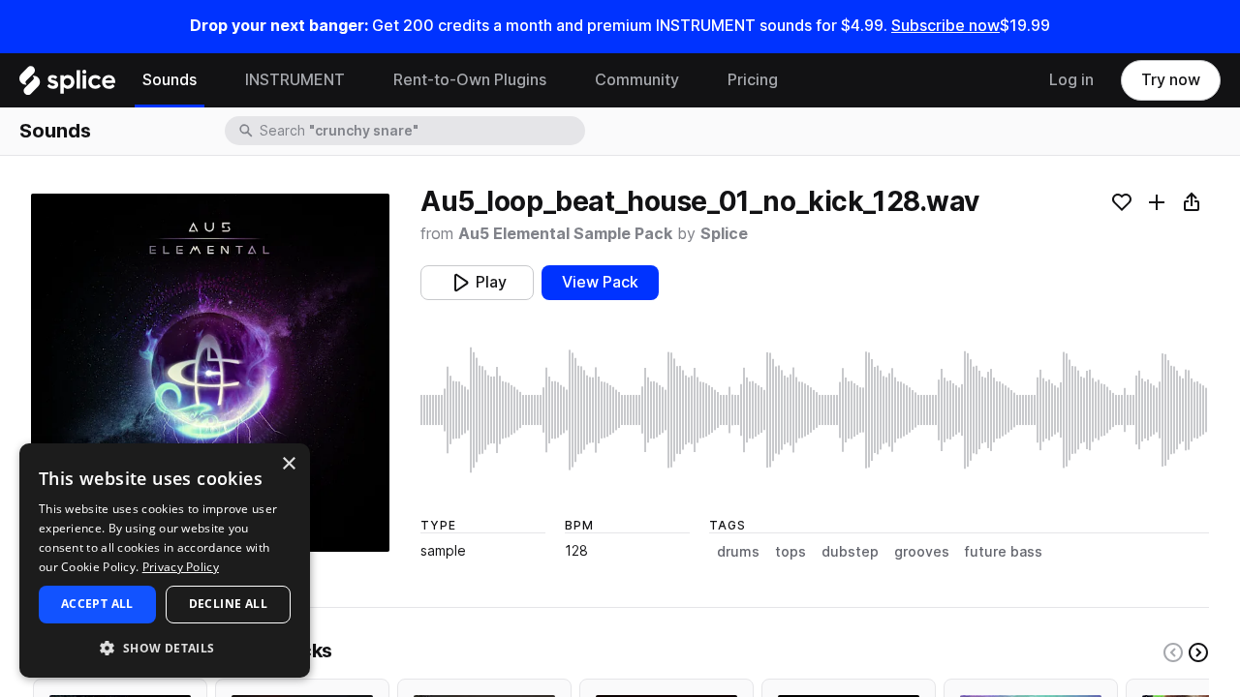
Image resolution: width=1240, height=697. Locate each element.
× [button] (288, 464)
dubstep (850, 552)
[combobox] (420, 130)
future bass (1003, 552)
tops (790, 552)
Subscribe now (945, 25)
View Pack (600, 282)
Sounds (169, 80)
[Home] (67, 85)
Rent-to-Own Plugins (469, 80)
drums (738, 552)
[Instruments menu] (359, 80)
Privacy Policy (180, 567)
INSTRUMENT (295, 80)
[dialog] (164, 560)
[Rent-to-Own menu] (561, 80)
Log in (1071, 80)
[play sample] (814, 410)
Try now (1170, 80)
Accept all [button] (97, 603)
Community (637, 80)
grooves (921, 552)
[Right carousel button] (1198, 652)
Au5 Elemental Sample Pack (565, 234)
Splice (724, 234)
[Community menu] (693, 80)
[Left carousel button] (1173, 652)
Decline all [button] (228, 603)
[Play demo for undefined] (210, 373)
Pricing (753, 80)
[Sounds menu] (211, 80)
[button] (165, 647)
